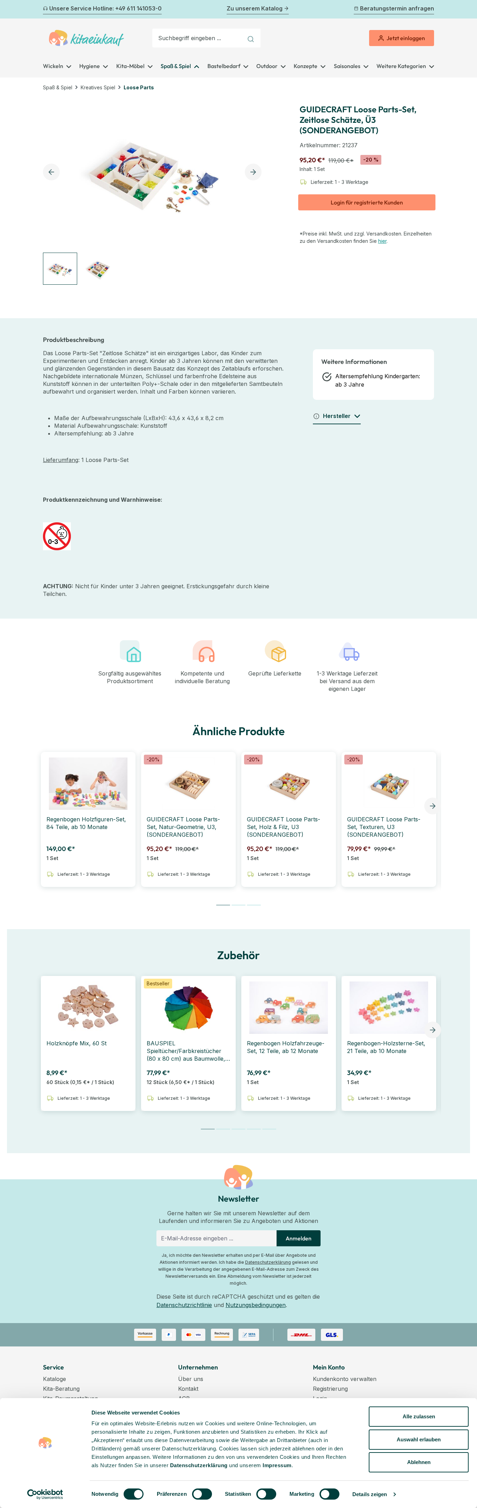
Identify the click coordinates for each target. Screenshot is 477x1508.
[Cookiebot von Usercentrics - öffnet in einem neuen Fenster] (45, 1494)
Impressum (277, 1465)
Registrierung (330, 1388)
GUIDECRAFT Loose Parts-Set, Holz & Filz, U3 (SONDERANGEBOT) (283, 827)
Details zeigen (369, 1494)
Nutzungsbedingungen (256, 1304)
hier (382, 241)
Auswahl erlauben (419, 1439)
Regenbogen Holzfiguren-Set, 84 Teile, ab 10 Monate (86, 823)
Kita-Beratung (61, 1388)
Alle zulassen (419, 1416)
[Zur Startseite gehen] (86, 38)
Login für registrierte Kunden (367, 202)
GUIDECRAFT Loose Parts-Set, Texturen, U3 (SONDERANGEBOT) (383, 827)
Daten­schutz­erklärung (199, 1465)
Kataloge (54, 1378)
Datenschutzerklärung (268, 1262)
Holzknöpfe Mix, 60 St (76, 1043)
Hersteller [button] (337, 415)
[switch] (202, 1494)
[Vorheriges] (47, 9)
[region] (154, 191)
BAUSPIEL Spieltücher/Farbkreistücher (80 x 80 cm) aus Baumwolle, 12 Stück (186, 1051)
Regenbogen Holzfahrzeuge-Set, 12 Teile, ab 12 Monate (285, 1047)
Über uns (190, 1378)
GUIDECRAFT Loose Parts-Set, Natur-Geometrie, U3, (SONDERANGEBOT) (183, 827)
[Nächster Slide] (432, 806)
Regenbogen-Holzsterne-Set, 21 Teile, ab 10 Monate (386, 1047)
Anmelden (298, 1238)
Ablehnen (419, 1462)
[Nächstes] (430, 9)
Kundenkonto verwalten (344, 1378)
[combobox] (197, 38)
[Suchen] (251, 38)
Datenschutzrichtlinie (184, 1304)
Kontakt (188, 1388)
